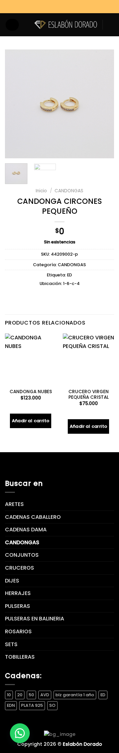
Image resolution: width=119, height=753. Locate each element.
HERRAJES (18, 593)
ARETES (14, 504)
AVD (44, 695)
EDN (11, 705)
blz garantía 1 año (75, 695)
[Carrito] (110, 24)
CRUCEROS (19, 568)
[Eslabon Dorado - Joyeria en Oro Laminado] (65, 25)
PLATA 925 (32, 705)
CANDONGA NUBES (31, 392)
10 (9, 695)
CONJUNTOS (22, 555)
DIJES (12, 580)
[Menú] (12, 25)
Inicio (41, 191)
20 (19, 695)
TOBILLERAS (20, 657)
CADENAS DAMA (26, 529)
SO (52, 705)
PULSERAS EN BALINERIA (34, 618)
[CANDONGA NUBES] (30, 359)
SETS (11, 644)
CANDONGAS (69, 191)
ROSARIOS (18, 631)
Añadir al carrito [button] (31, 421)
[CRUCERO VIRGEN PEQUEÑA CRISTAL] (88, 359)
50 (31, 695)
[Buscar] (26, 24)
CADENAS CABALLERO (33, 517)
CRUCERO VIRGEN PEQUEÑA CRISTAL (88, 394)
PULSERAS (17, 606)
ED (69, 275)
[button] (20, 733)
